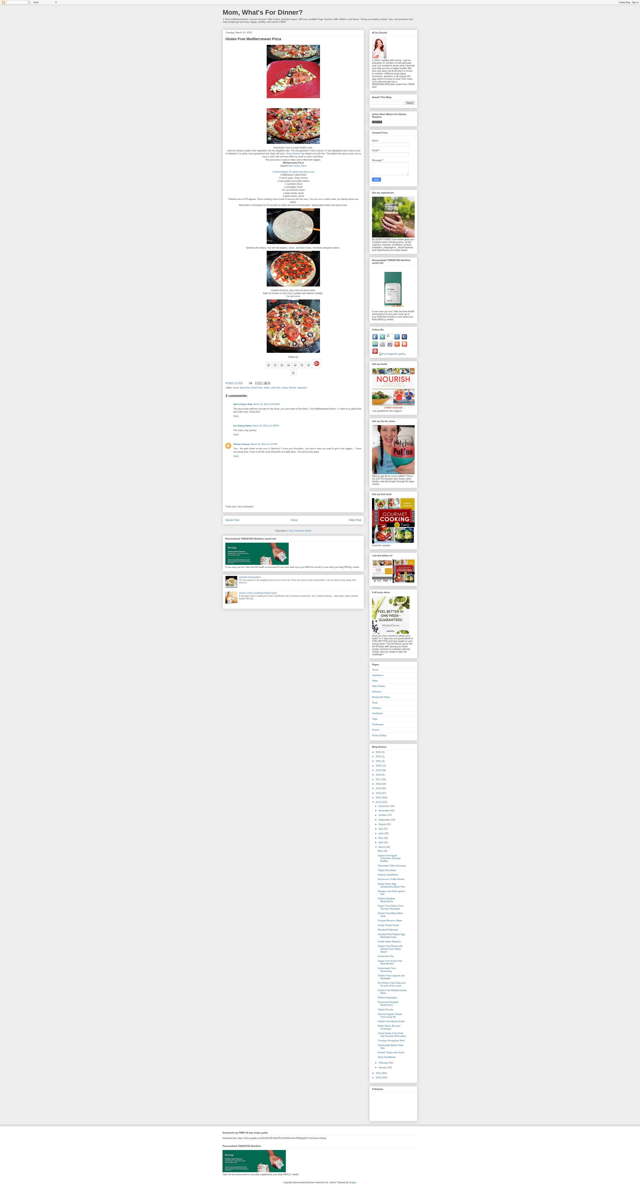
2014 (379, 793)
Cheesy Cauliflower (388, 874)
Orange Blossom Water (390, 920)
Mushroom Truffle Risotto (391, 879)
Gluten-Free (256, 387)
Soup (375, 702)
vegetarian (302, 387)
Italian (267, 387)
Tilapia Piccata (385, 1009)
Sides (375, 680)
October (383, 815)
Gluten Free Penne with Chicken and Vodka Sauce (390, 949)
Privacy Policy (379, 735)
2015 (379, 788)
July (380, 828)
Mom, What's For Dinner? (263, 12)
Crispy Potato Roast (388, 925)
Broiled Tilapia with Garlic (391, 1052)
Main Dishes (378, 686)
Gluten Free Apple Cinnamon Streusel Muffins (389, 858)
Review (292, 387)
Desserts (376, 691)
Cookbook (377, 713)
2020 (379, 765)
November (384, 810)
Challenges (378, 724)
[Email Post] (250, 383)
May (381, 837)
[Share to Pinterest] (269, 383)
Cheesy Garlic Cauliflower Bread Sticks (258, 593)
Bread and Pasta (381, 697)
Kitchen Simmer (241, 444)
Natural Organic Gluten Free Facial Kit (390, 1015)
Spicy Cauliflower (387, 1057)
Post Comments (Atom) (300, 531)
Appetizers (377, 675)
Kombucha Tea (386, 956)
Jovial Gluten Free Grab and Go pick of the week (392, 1034)
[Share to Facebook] (266, 383)
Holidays (376, 708)
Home (294, 520)
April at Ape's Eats (242, 404)
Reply (236, 416)
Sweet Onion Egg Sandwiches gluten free (391, 885)
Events (375, 729)
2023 (379, 752)
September (384, 819)
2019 (379, 770)
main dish (275, 387)
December (384, 806)
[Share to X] (262, 383)
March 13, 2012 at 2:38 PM (266, 425)
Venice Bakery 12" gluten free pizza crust (294, 171)
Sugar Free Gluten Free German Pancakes (390, 907)
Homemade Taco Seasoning (387, 969)
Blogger (352, 1182)
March (382, 847)
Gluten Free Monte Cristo (391, 1021)
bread (235, 387)
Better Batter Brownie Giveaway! (389, 1027)
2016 (379, 783)
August (382, 824)
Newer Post (232, 520)
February (383, 1062)
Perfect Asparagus (387, 997)
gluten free (245, 387)
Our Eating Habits (242, 425)
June (381, 833)
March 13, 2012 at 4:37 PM (264, 444)
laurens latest (300, 165)
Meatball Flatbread (388, 929)
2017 (379, 779)
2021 (379, 761)
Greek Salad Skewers (389, 941)
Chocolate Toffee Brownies (392, 865)
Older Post (355, 520)
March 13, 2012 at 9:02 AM (266, 404)
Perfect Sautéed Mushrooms (386, 900)
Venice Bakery (293, 153)
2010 (379, 1077)
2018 (379, 774)
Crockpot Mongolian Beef (391, 1040)
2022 (379, 756)
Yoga (374, 719)
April (381, 842)
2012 (379, 802)
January (383, 1067)
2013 (379, 797)
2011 (378, 1073)
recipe (285, 387)
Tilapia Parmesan (387, 870)
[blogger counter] (377, 122)
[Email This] (256, 383)
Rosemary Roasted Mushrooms (388, 1003)
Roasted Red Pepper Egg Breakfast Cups (391, 935)
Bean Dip (383, 851)
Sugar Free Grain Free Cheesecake (390, 962)
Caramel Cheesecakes (250, 577)
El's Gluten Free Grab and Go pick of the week (392, 984)
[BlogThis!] (259, 383)
